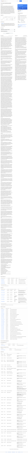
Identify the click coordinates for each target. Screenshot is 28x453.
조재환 (20, 11)
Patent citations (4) (21, 24)
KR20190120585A (3, 292)
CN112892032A (2, 336)
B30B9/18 (3, 23)
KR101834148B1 (2, 290)
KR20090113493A (3, 283)
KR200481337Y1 (2, 325)
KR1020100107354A (3, 345)
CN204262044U (2, 330)
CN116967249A (2, 320)
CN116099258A (2, 299)
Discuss (19, 27)
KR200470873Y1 (2, 331)
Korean (22, 10)
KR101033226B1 (2, 309)
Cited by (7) (24, 24)
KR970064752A (2, 279)
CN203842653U (2, 315)
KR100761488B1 (2, 314)
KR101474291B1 (2, 335)
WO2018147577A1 (3, 319)
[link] (8, 24)
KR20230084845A (3, 301)
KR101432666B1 (2, 324)
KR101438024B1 (2, 313)
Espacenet (22, 26)
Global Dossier (24, 26)
